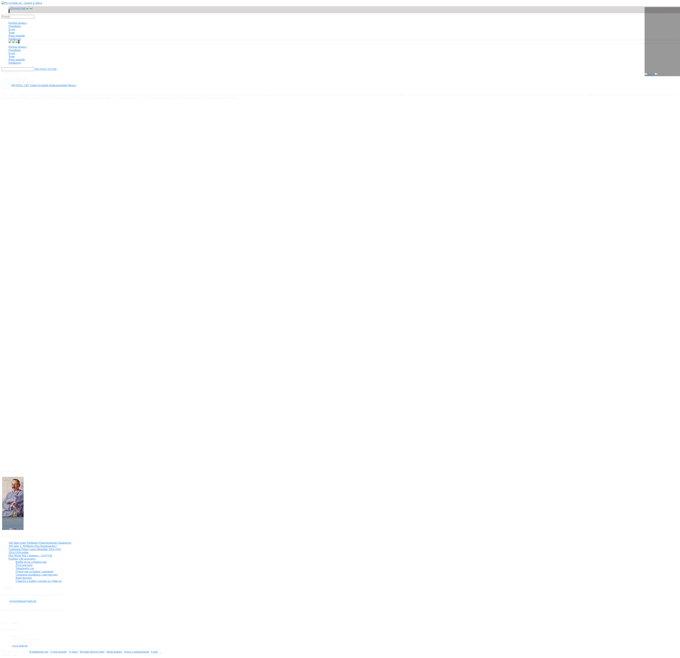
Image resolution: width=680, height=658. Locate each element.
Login (154, 651)
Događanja (14, 50)
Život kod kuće (24, 565)
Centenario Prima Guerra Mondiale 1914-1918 (34, 549)
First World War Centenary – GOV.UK (30, 555)
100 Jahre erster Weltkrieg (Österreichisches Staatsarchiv (40, 542)
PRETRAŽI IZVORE (46, 69)
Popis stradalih (16, 59)
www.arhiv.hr (20, 645)
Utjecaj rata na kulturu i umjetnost (34, 571)
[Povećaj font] (17, 8)
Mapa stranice (114, 651)
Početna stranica (17, 46)
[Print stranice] (160, 651)
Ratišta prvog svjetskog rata (31, 561)
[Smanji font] (27, 8)
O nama (73, 651)
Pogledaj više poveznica (21, 558)
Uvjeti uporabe (58, 651)
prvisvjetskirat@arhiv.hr (23, 601)
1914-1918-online (18, 552)
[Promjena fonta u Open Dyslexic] (31, 8)
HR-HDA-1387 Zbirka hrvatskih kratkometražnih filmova (43, 85)
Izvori (11, 53)
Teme (11, 56)
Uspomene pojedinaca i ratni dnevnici (37, 574)
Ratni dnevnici (24, 577)
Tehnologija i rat (25, 568)
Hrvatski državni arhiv (92, 651)
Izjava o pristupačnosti (136, 651)
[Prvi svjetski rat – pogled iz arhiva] (21, 2)
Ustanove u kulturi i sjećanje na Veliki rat (38, 581)
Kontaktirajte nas (38, 651)
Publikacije (14, 62)
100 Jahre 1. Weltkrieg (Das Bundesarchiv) (32, 545)
